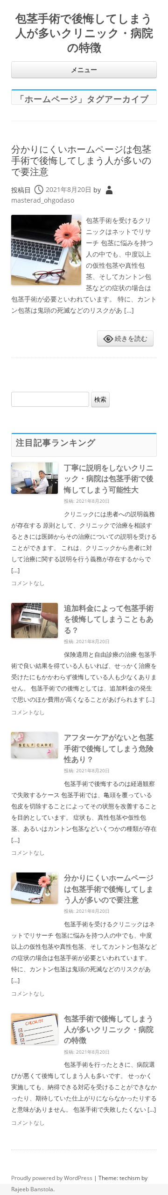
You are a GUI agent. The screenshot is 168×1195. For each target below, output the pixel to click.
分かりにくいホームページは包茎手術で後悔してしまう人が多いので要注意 (81, 160)
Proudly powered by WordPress (51, 1178)
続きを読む (131, 338)
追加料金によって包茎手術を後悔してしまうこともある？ (109, 619)
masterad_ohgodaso (42, 200)
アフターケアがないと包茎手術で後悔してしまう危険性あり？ (109, 748)
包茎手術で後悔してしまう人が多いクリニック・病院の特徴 (84, 33)
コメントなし (28, 583)
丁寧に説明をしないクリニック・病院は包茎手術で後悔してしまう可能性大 (109, 478)
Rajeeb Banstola (32, 1189)
